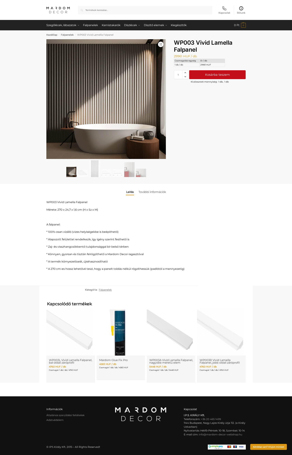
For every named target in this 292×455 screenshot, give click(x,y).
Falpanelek (67, 34)
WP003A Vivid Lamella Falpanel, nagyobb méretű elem (171, 361)
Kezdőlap (51, 34)
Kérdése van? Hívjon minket (268, 447)
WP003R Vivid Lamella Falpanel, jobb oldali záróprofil (220, 361)
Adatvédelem (55, 420)
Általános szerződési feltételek (65, 415)
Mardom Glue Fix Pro (113, 360)
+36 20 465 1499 (211, 419)
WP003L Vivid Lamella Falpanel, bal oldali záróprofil (70, 361)
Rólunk (241, 12)
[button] (240, 25)
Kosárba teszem (217, 75)
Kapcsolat (224, 12)
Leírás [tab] (130, 192)
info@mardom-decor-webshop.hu (220, 434)
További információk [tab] (152, 192)
